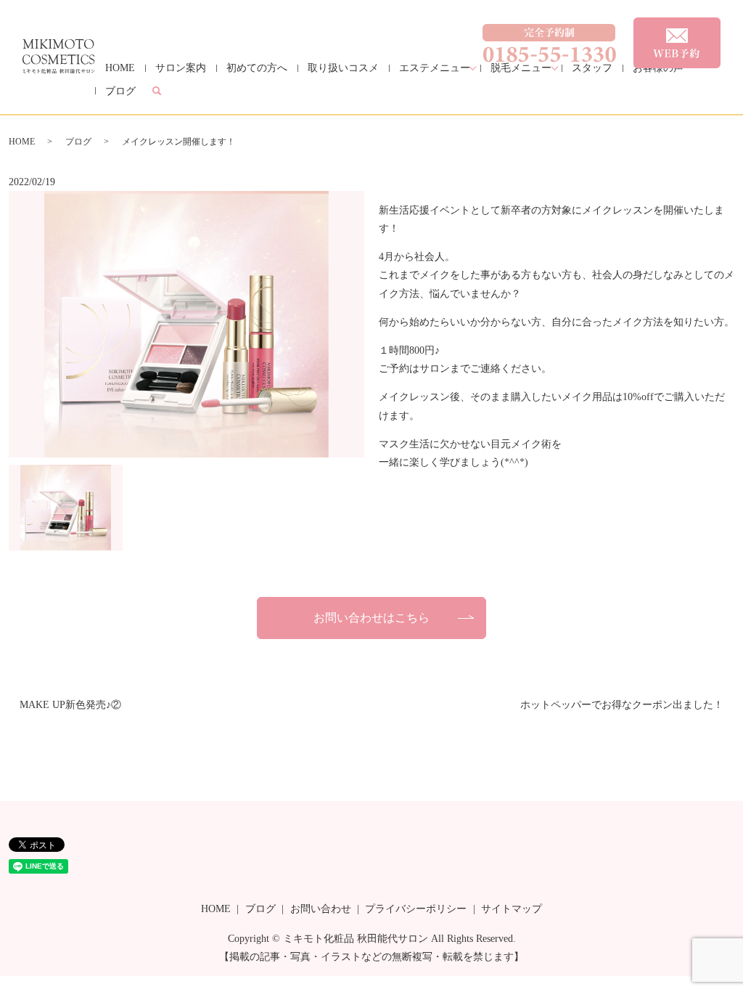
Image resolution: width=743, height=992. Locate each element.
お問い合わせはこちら (371, 617)
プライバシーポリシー (416, 908)
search (166, 91)
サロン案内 (180, 67)
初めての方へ (256, 67)
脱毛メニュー (520, 67)
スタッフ (592, 67)
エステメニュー (434, 67)
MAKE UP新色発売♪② (70, 704)
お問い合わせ (320, 908)
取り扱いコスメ (343, 67)
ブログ (120, 91)
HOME (120, 67)
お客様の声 (658, 67)
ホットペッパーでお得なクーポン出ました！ (621, 704)
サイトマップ (511, 908)
